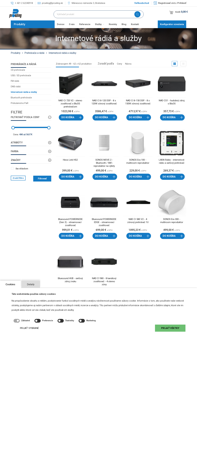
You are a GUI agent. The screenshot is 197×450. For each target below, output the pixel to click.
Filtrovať (42, 178)
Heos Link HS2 (70, 159)
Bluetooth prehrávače (21, 97)
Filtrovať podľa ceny (25, 117)
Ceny (119, 63)
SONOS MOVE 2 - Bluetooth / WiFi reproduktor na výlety (104, 162)
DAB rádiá (15, 86)
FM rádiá (15, 81)
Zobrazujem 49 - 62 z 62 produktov (74, 63)
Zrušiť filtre (18, 178)
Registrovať (164, 3)
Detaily (30, 284)
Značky (15, 160)
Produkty (19, 24)
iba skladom (22, 168)
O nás (72, 24)
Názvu (128, 63)
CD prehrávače (18, 70)
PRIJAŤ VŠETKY (170, 328)
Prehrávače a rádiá (34, 52)
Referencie (84, 24)
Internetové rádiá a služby (62, 52)
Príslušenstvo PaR (19, 103)
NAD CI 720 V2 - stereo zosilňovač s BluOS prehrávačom (70, 103)
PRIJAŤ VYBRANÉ (29, 328)
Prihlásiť (181, 3)
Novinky (113, 24)
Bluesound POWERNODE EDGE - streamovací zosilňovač (104, 222)
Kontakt (135, 24)
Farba (14, 151)
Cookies (10, 284)
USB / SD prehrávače (21, 75)
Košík (181, 11)
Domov (60, 24)
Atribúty (17, 142)
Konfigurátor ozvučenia (172, 24)
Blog (124, 24)
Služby (98, 24)
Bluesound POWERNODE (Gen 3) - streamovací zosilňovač (70, 222)
